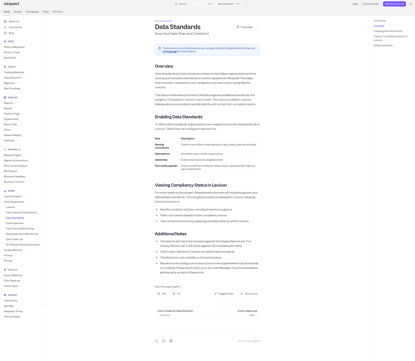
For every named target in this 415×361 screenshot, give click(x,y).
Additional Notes (383, 45)
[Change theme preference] (411, 3)
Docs (7, 11)
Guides (18, 11)
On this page (380, 20)
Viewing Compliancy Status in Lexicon (390, 38)
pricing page (170, 51)
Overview (379, 26)
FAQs (46, 11)
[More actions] (257, 27)
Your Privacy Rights (249, 341)
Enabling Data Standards (388, 31)
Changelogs (32, 11)
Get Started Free (394, 4)
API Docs (58, 11)
